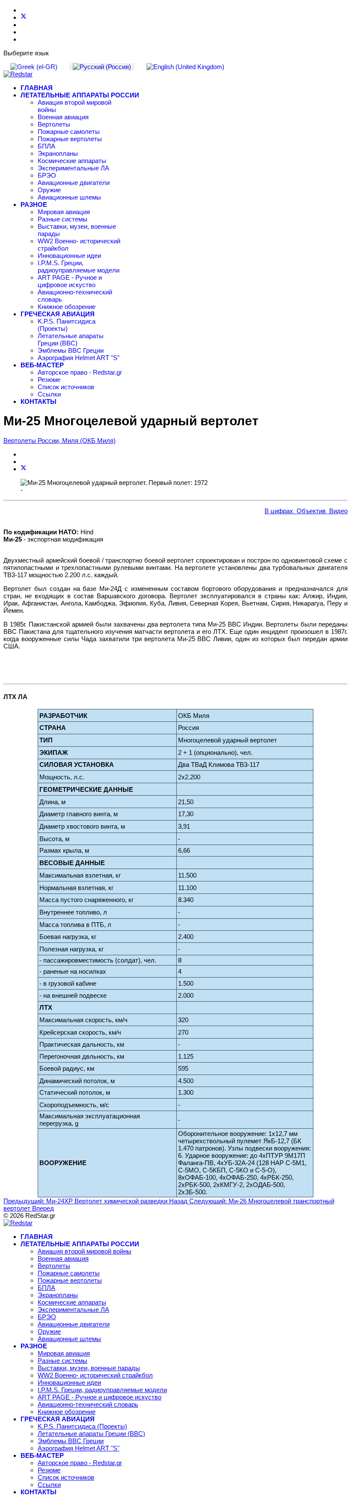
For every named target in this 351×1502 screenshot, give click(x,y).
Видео (337, 511)
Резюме (49, 379)
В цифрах (279, 511)
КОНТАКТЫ (39, 401)
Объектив (309, 511)
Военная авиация (63, 117)
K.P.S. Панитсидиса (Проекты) (66, 325)
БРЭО (47, 175)
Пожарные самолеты (69, 131)
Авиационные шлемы (69, 197)
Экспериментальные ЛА (73, 168)
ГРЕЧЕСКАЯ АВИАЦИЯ (58, 314)
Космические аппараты (72, 160)
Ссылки (49, 394)
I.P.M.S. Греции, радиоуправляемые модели (78, 266)
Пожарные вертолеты (70, 138)
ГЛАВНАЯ (37, 87)
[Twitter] (24, 17)
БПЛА (46, 146)
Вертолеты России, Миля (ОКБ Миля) (59, 440)
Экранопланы (58, 153)
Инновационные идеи (69, 255)
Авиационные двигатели (74, 182)
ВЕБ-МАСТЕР (42, 365)
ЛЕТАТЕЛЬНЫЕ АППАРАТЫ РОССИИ (80, 95)
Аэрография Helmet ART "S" (78, 357)
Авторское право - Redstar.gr (80, 372)
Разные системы (62, 219)
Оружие (49, 190)
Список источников (66, 387)
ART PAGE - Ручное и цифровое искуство (70, 281)
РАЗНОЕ (34, 204)
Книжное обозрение (66, 306)
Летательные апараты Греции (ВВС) (71, 339)
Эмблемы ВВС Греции (71, 350)
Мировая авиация (64, 211)
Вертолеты (54, 124)
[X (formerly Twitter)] (24, 468)
